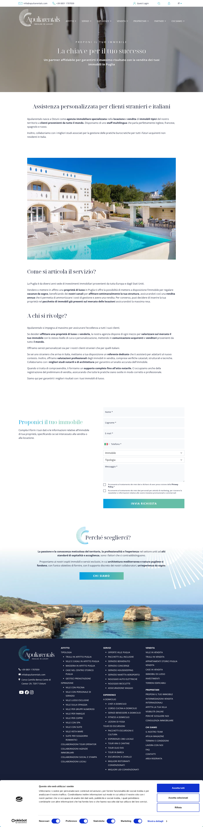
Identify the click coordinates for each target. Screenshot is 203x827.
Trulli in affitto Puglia (79, 656)
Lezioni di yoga (116, 721)
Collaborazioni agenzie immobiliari (74, 750)
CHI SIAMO (101, 576)
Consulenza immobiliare (159, 720)
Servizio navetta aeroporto (124, 674)
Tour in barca (116, 752)
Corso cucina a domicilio (122, 708)
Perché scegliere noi (157, 716)
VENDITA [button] (121, 21)
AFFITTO (65, 647)
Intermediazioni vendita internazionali (159, 700)
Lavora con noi (154, 745)
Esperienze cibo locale (121, 738)
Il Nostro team (154, 731)
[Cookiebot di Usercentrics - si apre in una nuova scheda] (19, 821)
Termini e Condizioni (157, 740)
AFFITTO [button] (70, 21)
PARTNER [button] (159, 21)
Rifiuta (178, 807)
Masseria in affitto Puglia (80, 665)
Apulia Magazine (155, 736)
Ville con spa (73, 722)
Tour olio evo (116, 747)
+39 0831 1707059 (65, 3)
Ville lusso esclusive (77, 700)
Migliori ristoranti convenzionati (119, 763)
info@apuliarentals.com (35, 3)
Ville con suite (74, 727)
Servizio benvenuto (119, 661)
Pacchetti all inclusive (121, 656)
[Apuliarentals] (39, 17)
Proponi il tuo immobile (159, 694)
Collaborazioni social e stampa (79, 757)
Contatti (151, 754)
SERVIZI (107, 647)
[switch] (83, 821)
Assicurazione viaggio (120, 688)
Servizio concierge (118, 665)
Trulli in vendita (155, 656)
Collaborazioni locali (73, 761)
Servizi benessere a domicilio (124, 712)
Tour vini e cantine (119, 743)
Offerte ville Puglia (119, 652)
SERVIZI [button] (85, 21)
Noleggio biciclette (119, 683)
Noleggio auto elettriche (122, 679)
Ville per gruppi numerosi (80, 709)
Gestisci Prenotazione (78, 678)
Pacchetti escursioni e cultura (120, 732)
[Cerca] (160, 3)
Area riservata (154, 758)
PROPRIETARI (152, 689)
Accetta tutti (178, 788)
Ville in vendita (154, 652)
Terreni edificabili (156, 683)
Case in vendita (154, 669)
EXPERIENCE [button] (103, 21)
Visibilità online (155, 711)
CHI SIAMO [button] (176, 21)
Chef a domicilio (117, 703)
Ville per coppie (74, 718)
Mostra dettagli (155, 821)
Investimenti (153, 678)
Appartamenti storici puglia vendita (161, 663)
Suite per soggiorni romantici (77, 737)
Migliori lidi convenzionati (123, 769)
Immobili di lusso (155, 674)
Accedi (169, 3)
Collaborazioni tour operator (78, 744)
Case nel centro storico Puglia (80, 672)
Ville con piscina (75, 687)
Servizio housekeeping (120, 670)
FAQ (148, 749)
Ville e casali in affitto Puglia (82, 661)
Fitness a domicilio (118, 717)
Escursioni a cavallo (120, 756)
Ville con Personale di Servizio (78, 693)
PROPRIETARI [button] (139, 21)
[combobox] (106, 444)
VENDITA (150, 647)
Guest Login (143, 3)
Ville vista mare (74, 731)
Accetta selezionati (178, 798)
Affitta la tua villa (156, 707)
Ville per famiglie (75, 713)
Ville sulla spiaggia (76, 704)
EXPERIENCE (109, 694)
